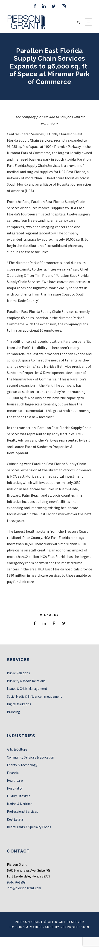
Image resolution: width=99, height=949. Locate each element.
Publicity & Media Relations (26, 681)
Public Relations (18, 673)
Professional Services (22, 811)
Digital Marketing (19, 704)
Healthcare (15, 780)
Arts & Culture (17, 749)
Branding (13, 712)
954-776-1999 (16, 882)
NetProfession (75, 927)
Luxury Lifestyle (18, 796)
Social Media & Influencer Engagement (34, 696)
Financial (13, 773)
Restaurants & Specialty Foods (29, 827)
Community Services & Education (30, 757)
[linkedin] (44, 6)
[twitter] (54, 6)
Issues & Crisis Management (27, 688)
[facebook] (35, 6)
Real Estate (15, 819)
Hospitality (15, 788)
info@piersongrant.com (24, 888)
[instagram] (64, 6)
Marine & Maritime (19, 804)
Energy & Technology (22, 765)
